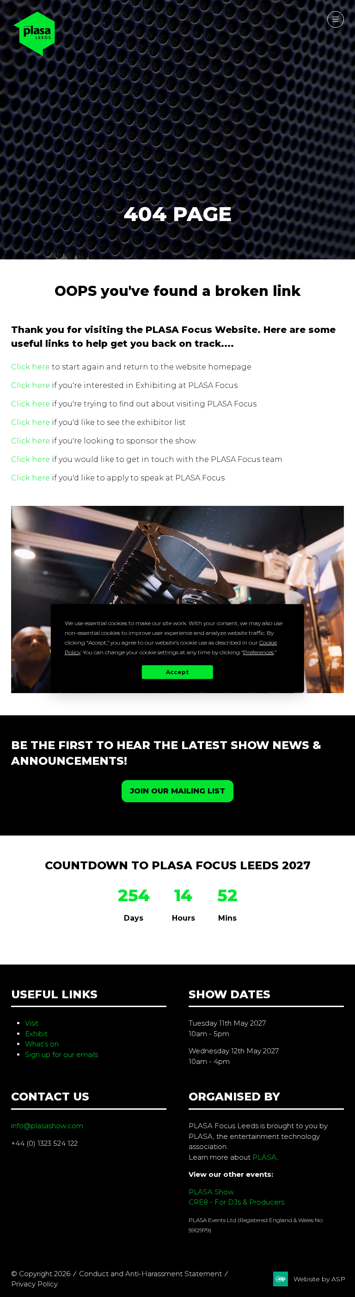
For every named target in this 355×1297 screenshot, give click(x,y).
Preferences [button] (258, 651)
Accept (177, 672)
